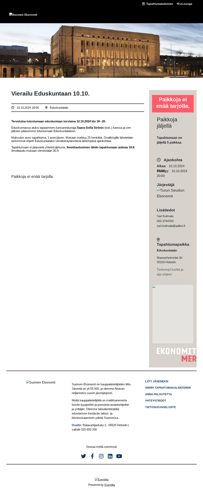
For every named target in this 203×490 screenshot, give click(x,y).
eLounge (185, 3)
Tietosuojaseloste (160, 407)
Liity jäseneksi (156, 381)
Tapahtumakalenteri (159, 3)
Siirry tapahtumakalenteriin (168, 387)
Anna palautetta (158, 394)
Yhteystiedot (155, 400)
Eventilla (109, 484)
